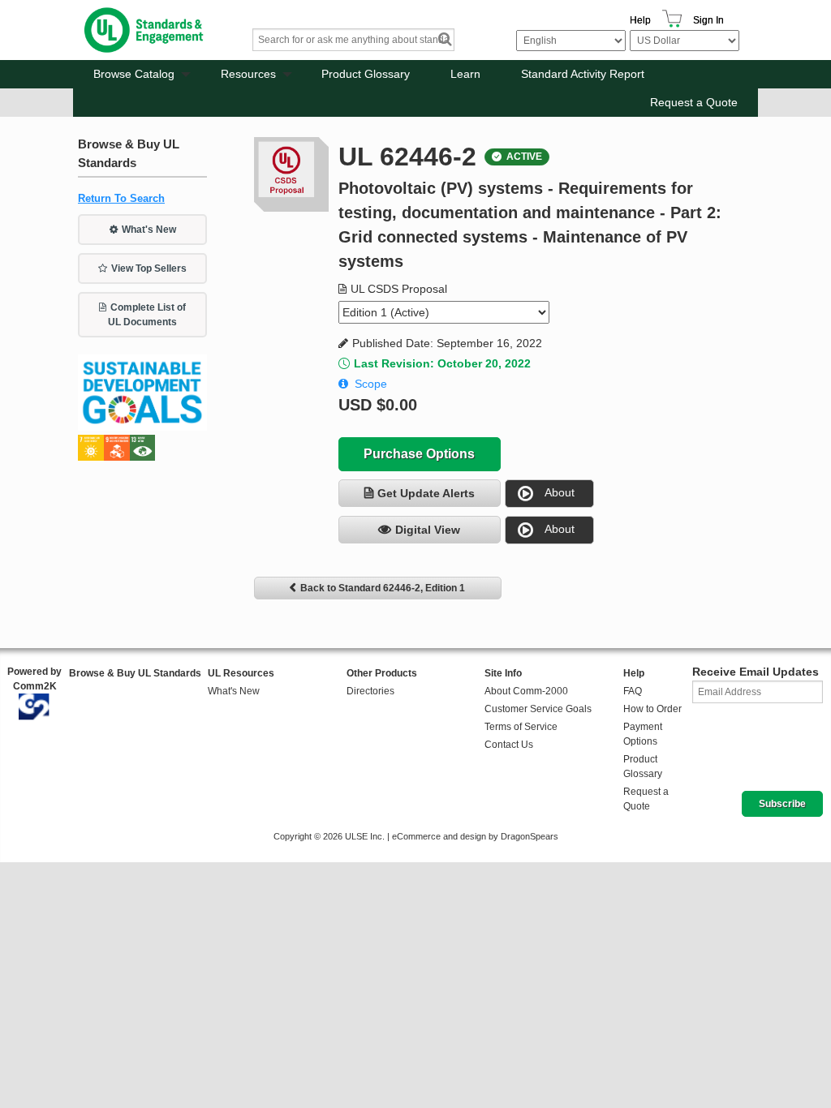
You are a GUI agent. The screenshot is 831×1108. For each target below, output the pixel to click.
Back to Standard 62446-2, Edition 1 (382, 588)
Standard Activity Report (582, 73)
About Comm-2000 (526, 691)
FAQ (632, 691)
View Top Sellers (149, 268)
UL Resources (241, 673)
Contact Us (508, 744)
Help (640, 20)
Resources (248, 73)
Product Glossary (365, 73)
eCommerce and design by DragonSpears (475, 836)
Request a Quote (694, 102)
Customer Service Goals (538, 709)
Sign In (708, 20)
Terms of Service (521, 726)
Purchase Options (419, 454)
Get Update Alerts (426, 493)
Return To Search (121, 198)
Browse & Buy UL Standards (135, 673)
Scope (371, 383)
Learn (465, 73)
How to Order (652, 709)
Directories (370, 691)
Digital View (427, 529)
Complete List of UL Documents (147, 315)
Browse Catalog (133, 73)
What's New (149, 229)
